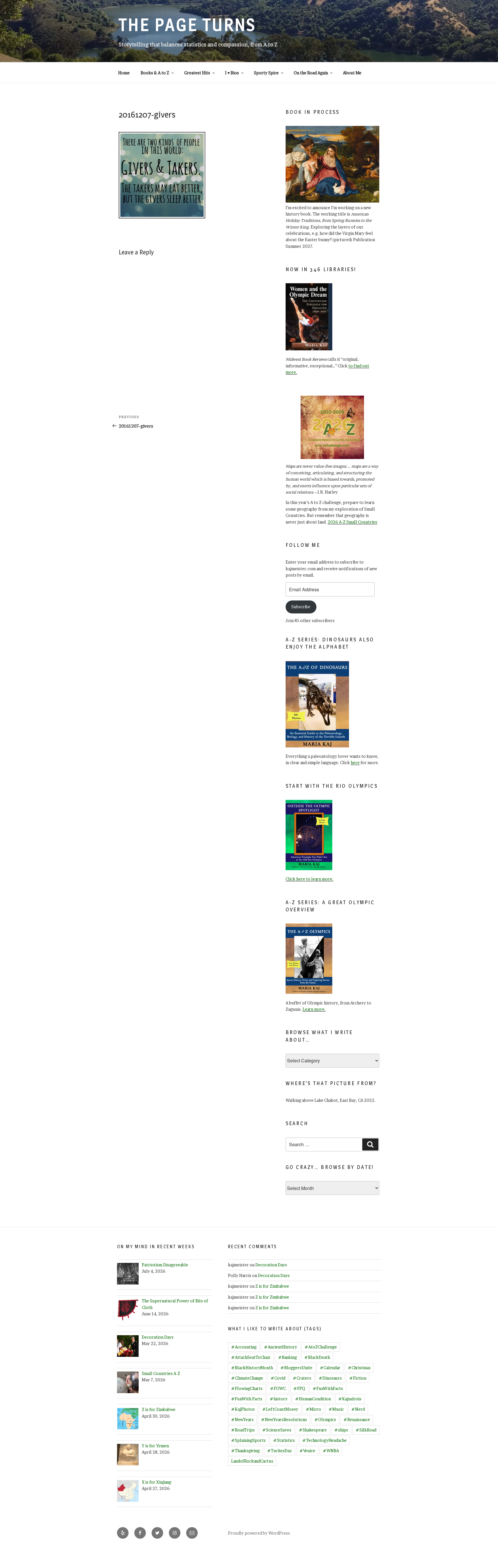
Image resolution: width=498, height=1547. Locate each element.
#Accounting (243, 1346)
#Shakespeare (313, 1429)
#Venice (307, 1450)
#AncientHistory (280, 1346)
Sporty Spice (266, 72)
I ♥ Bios (232, 72)
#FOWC (278, 1388)
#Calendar (330, 1367)
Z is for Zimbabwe (272, 1286)
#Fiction (357, 1378)
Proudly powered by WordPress (259, 1533)
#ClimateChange (247, 1378)
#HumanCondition (313, 1398)
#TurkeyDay (279, 1450)
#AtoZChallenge (321, 1346)
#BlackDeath (317, 1357)
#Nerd (358, 1409)
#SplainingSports (248, 1440)
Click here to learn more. (309, 879)
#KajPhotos (243, 1409)
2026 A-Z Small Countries (352, 522)
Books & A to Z (155, 72)
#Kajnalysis (349, 1398)
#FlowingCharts (247, 1388)
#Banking (287, 1357)
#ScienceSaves (276, 1429)
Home (124, 72)
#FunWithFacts (328, 1388)
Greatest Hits (197, 72)
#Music (336, 1409)
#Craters (302, 1378)
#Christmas (359, 1367)
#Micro (313, 1409)
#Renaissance (357, 1419)
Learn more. (314, 1009)
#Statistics (284, 1440)
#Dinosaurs (330, 1378)
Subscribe (300, 606)
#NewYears (242, 1419)
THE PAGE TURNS (187, 24)
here (355, 762)
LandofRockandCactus (252, 1461)
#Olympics (325, 1419)
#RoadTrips (243, 1429)
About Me (352, 72)
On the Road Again (311, 72)
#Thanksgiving (245, 1450)
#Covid (278, 1378)
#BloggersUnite (296, 1367)
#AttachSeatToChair (251, 1357)
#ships (341, 1429)
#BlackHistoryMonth (252, 1367)
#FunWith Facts (246, 1398)
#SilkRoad (366, 1429)
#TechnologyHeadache (324, 1440)
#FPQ (299, 1388)
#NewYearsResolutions (284, 1419)
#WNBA (331, 1450)
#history (279, 1398)
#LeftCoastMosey (280, 1409)
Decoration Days (271, 1264)
